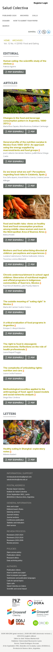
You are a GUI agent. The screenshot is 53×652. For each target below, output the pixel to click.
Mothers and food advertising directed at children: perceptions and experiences (25, 251)
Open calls (11, 583)
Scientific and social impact (17, 589)
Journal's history (13, 515)
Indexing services (13, 512)
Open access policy (14, 552)
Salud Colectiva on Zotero (16, 586)
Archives (24, 15)
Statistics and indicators (15, 523)
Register (38, 3)
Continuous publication (15, 520)
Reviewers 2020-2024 (15, 535)
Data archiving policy (14, 560)
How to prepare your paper (17, 575)
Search (5, 26)
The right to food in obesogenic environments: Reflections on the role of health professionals (24, 347)
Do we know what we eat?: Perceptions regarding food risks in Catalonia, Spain (24, 173)
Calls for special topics (15, 581)
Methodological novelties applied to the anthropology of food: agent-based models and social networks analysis (26, 392)
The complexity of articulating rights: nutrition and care (22, 369)
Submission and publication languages (21, 578)
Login (45, 3)
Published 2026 (9, 15)
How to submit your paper (25, 21)
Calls (35, 15)
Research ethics (13, 558)
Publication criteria (14, 555)
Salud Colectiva (15, 7)
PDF (32, 131)
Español (32, 32)
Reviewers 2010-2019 (15, 538)
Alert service (11, 525)
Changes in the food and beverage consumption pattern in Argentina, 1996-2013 (25, 121)
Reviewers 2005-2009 (15, 540)
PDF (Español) (16, 72)
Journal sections (13, 517)
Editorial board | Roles (15, 509)
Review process (13, 543)
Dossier (6, 21)
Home (7, 40)
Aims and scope (13, 506)
